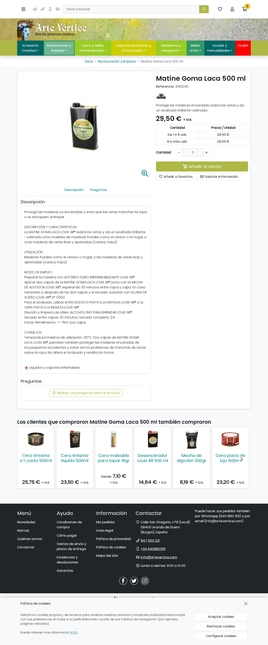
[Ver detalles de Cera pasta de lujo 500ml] (230, 439)
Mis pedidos (105, 522)
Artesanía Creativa (30, 48)
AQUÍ (74, 632)
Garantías (65, 570)
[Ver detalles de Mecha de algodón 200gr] (191, 439)
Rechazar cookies (221, 626)
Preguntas (98, 189)
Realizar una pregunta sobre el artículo (88, 392)
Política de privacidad (113, 538)
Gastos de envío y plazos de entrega (71, 546)
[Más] (207, 153)
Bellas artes (195, 48)
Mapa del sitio (107, 555)
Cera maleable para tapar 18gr (114, 458)
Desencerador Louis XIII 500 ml (152, 458)
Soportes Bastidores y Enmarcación (133, 48)
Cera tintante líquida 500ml (75, 458)
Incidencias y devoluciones (67, 560)
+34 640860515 (153, 548)
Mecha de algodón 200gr (191, 458)
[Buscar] (204, 9)
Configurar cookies (221, 635)
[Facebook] (123, 580)
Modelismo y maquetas (171, 48)
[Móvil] (50, 9)
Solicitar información (221, 176)
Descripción (74, 189)
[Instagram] (145, 580)
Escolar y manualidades (218, 48)
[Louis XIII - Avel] (161, 95)
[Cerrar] (245, 603)
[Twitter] (134, 580)
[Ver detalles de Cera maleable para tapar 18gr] (113, 439)
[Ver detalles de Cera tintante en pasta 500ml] (36, 439)
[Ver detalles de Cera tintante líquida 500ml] (74, 439)
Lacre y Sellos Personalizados (92, 48)
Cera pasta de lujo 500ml (230, 458)
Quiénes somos (29, 538)
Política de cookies (111, 547)
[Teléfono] (42, 9)
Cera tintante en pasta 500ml (36, 458)
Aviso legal (104, 530)
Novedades (26, 522)
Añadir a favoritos (178, 176)
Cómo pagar (67, 535)
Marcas (23, 530)
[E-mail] (57, 9)
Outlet (243, 45)
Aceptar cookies (221, 616)
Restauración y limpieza (59, 48)
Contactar (25, 547)
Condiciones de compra (69, 525)
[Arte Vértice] (52, 29)
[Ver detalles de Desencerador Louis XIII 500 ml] (152, 439)
